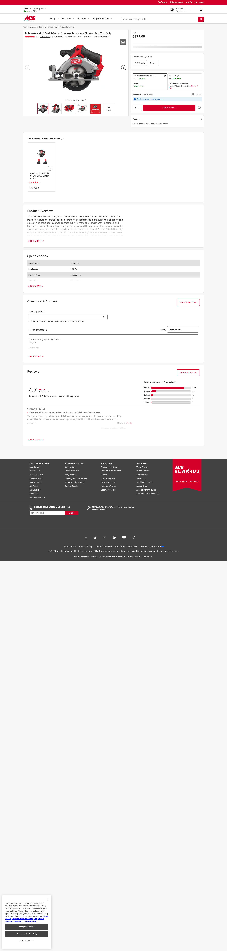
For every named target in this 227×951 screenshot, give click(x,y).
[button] (162, 19)
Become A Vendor (108, 490)
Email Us (148, 556)
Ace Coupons (35, 490)
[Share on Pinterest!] (114, 537)
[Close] (48, 899)
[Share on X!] (104, 537)
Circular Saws (67, 27)
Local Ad (189, 2)
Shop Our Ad (35, 471)
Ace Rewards (162, 2)
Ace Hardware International (147, 494)
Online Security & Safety (74, 482)
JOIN (71, 513)
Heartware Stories (108, 486)
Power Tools (53, 27)
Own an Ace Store (108, 482)
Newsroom (140, 478)
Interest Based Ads (104, 546)
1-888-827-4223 (134, 556)
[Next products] (197, 168)
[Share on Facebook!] (86, 537)
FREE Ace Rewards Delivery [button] (179, 83)
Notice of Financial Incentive (22, 919)
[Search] (201, 19)
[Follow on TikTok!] (133, 537)
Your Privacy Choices (150, 546)
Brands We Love (36, 475)
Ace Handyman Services (146, 490)
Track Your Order (72, 471)
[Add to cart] (50, 168)
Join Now (193, 481)
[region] (26, 922)
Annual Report (142, 486)
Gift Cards (34, 486)
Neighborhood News (144, 482)
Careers (104, 475)
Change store (197, 94)
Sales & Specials (142, 471)
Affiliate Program (108, 478)
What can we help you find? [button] (134, 19)
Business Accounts (176, 2)
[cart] (201, 10)
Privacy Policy (85, 546)
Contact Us (69, 467)
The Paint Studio (36, 478)
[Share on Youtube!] (124, 537)
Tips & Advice (141, 467)
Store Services (142, 475)
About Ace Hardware (109, 467)
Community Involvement (111, 471)
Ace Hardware (29, 27)
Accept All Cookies (27, 927)
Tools (42, 27)
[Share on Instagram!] (95, 537)
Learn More (181, 481)
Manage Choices (27, 941)
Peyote (33, 343)
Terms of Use (70, 546)
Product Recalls (71, 486)
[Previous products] (29, 168)
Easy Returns (70, 475)
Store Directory (36, 482)
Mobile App (34, 494)
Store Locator (199, 2)
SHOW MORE (34, 241)
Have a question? (37, 311)
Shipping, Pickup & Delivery (76, 478)
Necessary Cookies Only (27, 934)
